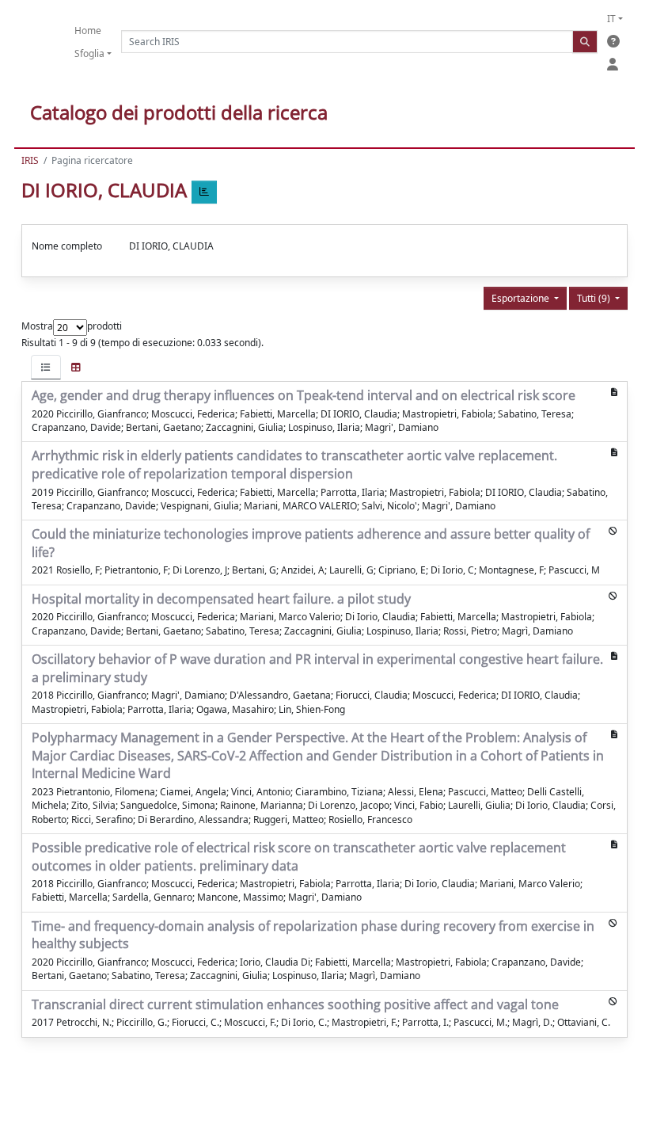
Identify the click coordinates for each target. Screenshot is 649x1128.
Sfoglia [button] (89, 53)
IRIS (30, 160)
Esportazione (521, 298)
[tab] (46, 367)
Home (87, 30)
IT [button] (611, 18)
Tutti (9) (595, 298)
